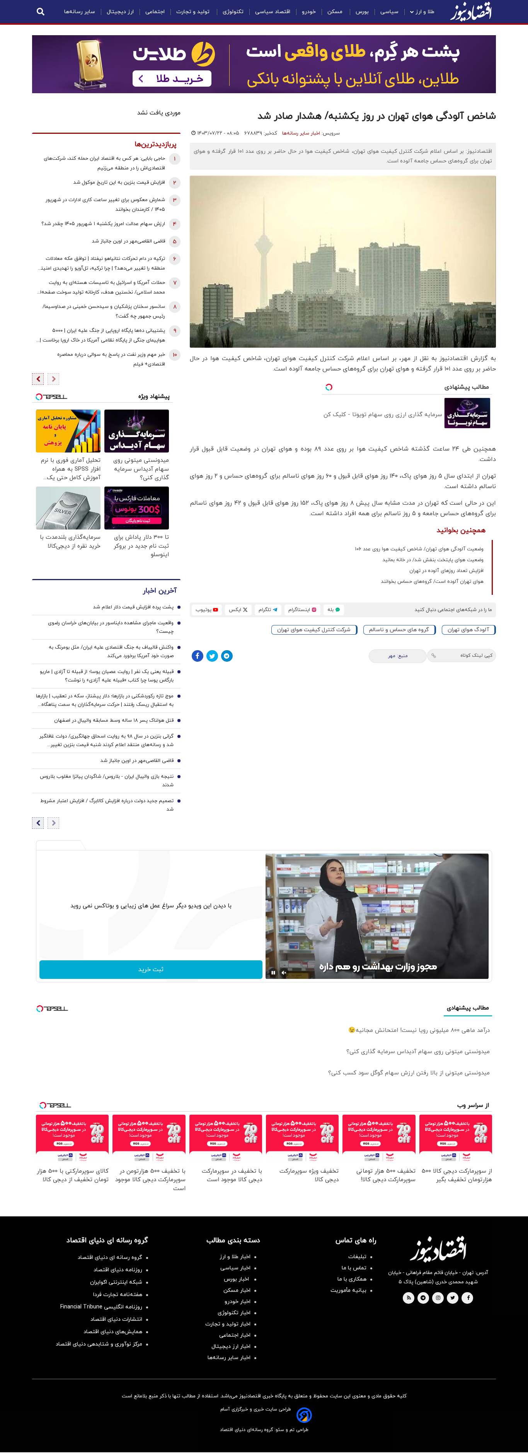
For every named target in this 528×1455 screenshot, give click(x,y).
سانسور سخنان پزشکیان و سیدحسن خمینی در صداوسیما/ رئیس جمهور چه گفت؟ (104, 311)
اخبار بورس (237, 1279)
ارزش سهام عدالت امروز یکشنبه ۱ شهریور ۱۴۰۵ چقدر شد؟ (103, 223)
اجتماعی (155, 11)
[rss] (409, 1298)
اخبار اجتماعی (234, 1335)
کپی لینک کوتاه (476, 655)
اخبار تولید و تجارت (227, 1324)
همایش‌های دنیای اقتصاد (112, 1331)
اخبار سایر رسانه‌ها (301, 133)
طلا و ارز (425, 11)
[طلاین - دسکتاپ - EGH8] (264, 64)
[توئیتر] (212, 656)
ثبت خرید (151, 969)
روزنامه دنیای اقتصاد (118, 1270)
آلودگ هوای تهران (468, 630)
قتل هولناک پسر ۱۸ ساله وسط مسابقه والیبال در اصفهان (114, 720)
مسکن (335, 11)
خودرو (309, 11)
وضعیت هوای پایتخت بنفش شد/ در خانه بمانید (433, 560)
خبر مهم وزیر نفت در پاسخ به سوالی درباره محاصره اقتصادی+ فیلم (111, 359)
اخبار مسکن (236, 1290)
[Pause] (273, 972)
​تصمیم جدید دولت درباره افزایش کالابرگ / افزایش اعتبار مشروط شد (107, 805)
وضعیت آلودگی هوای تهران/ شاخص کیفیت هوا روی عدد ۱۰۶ (419, 549)
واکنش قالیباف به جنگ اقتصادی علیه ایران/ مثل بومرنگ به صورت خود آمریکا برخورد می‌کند (111, 651)
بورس (362, 11)
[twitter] (452, 1298)
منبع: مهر (398, 656)
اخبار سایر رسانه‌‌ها (229, 1357)
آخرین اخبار (160, 591)
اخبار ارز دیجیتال (230, 1346)
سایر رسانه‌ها (79, 11)
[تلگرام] (227, 656)
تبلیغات (357, 1256)
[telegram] (423, 1298)
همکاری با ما (351, 1279)
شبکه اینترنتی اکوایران (116, 1282)
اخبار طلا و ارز (235, 1256)
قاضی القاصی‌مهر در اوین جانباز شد (128, 241)
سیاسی (389, 11)
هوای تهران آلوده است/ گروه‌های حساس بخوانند (432, 581)
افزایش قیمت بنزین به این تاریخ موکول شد (119, 182)
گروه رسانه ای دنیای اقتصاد (110, 1257)
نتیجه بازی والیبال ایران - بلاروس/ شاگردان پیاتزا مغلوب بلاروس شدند (107, 781)
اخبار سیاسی (235, 1268)
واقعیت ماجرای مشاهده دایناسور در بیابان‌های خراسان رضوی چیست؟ (111, 627)
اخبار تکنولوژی (234, 1313)
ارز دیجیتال (120, 11)
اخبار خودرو (237, 1301)
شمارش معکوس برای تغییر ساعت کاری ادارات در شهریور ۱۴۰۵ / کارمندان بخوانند (105, 204)
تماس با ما (354, 1268)
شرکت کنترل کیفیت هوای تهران (314, 630)
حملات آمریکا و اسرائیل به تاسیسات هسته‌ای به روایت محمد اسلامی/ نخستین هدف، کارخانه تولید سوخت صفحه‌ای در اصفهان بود (100, 288)
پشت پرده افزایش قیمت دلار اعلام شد (133, 607)
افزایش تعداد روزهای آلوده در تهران (446, 570)
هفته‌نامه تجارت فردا (117, 1294)
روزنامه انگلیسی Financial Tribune (101, 1307)
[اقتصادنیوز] (438, 1249)
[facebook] (468, 1298)
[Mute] (284, 972)
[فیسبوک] (197, 656)
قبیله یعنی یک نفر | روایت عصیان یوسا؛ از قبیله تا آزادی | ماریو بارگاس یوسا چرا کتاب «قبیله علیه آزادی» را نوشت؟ (107, 676)
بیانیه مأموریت (348, 1290)
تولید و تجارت (193, 11)
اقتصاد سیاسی (272, 11)
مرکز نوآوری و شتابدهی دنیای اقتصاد (99, 1344)
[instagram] (438, 1298)
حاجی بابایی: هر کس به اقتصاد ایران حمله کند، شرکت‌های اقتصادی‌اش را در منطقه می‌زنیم (104, 163)
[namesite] (471, 12)
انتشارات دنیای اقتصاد (116, 1319)
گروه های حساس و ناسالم (399, 630)
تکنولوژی (233, 11)
